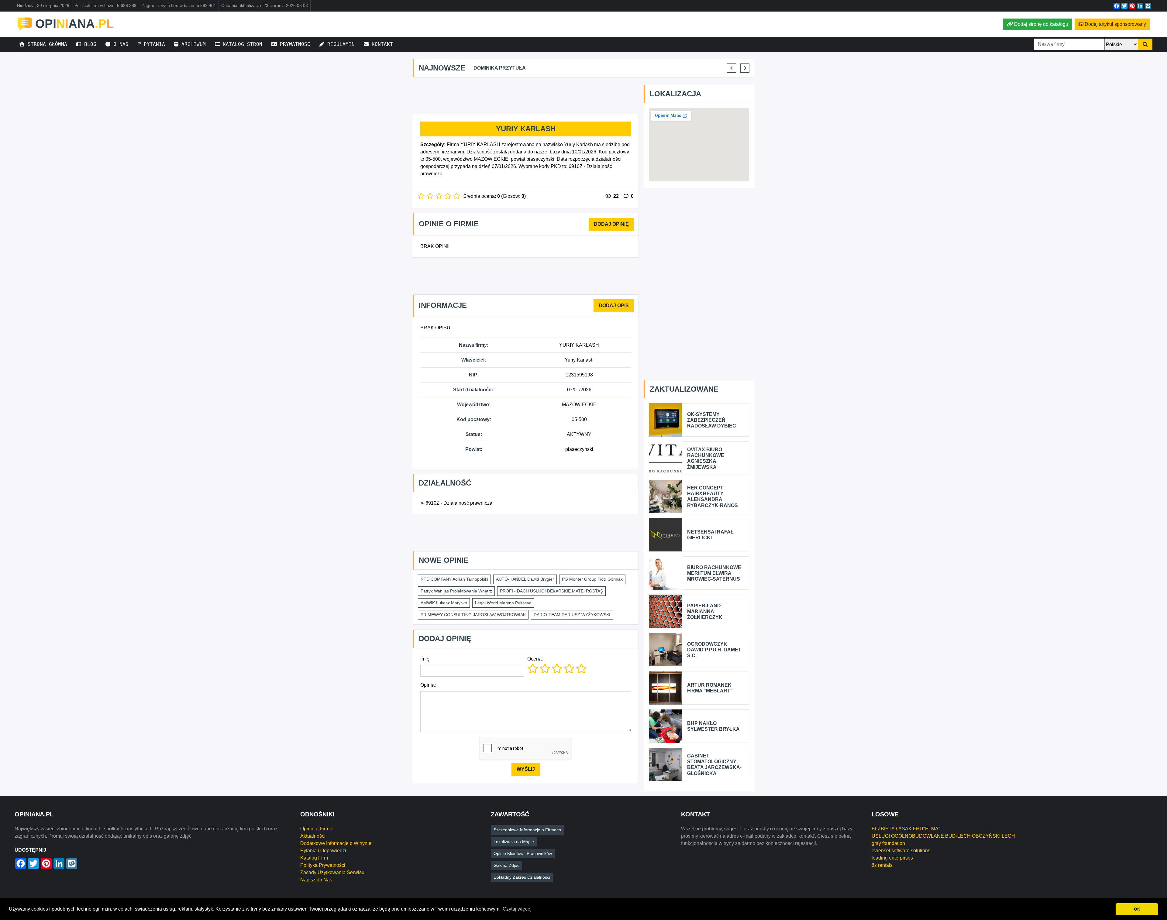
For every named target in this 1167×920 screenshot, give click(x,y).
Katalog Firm (314, 857)
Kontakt (381, 44)
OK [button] (1137, 909)
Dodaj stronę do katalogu (1041, 24)
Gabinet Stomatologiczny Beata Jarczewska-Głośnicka (714, 764)
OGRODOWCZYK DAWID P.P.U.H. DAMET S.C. (714, 649)
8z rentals (882, 865)
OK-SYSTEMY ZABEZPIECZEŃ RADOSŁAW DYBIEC (711, 420)
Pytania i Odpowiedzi (323, 850)
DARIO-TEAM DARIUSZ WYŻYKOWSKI (572, 614)
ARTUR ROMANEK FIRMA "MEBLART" (710, 687)
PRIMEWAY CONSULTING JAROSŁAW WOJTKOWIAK (473, 614)
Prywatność (293, 44)
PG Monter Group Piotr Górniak (592, 579)
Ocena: (535, 658)
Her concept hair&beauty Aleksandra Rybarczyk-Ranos (712, 496)
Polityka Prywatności (322, 865)
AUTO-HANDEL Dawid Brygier (525, 579)
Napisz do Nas (316, 879)
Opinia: (428, 685)
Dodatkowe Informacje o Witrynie (335, 843)
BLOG (88, 44)
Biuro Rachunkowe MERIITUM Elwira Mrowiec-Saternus (714, 573)
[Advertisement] (525, 96)
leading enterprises (892, 857)
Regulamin (339, 44)
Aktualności (312, 836)
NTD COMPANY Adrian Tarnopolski (454, 579)
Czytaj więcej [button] (517, 908)
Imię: (425, 658)
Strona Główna (46, 44)
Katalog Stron (241, 44)
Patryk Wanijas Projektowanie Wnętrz (456, 591)
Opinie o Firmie (316, 828)
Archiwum (192, 44)
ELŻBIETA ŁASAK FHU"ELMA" (906, 828)
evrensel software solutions (901, 850)
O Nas (119, 44)
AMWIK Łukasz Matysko (444, 602)
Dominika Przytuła (499, 67)
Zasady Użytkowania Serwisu (332, 872)
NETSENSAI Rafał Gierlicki (710, 534)
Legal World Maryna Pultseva (503, 602)
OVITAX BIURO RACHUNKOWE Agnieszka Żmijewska (705, 458)
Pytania (153, 44)
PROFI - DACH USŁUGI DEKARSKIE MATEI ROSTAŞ (551, 591)
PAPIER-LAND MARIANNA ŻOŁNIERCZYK (704, 611)
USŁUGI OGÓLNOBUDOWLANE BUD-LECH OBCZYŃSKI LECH (943, 836)
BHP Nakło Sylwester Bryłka (713, 726)
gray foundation (888, 843)
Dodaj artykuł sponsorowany (1115, 24)
